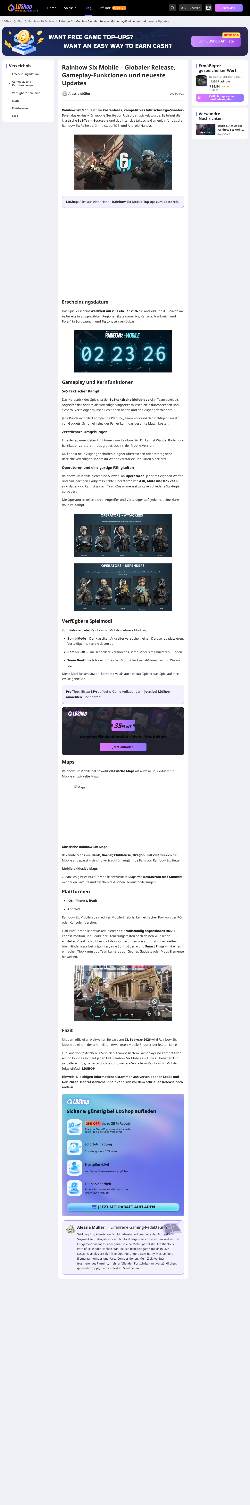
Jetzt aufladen (123, 747)
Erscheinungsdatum (25, 74)
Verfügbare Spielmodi (26, 93)
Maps (15, 100)
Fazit (15, 116)
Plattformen (20, 108)
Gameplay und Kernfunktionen (22, 83)
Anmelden (228, 7)
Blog (88, 8)
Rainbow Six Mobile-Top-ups (133, 202)
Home (51, 8)
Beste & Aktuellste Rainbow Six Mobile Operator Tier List (230, 128)
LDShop (7, 21)
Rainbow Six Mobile (41, 21)
